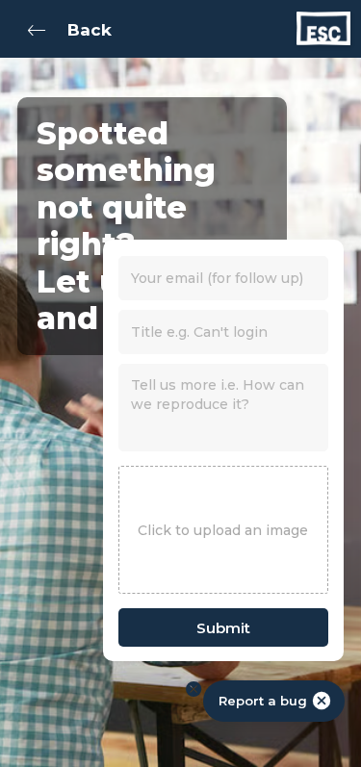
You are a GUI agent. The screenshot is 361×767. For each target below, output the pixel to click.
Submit (223, 628)
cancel (321, 700)
